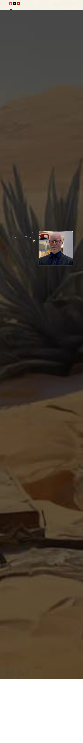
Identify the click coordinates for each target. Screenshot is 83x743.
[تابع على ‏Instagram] (10, 3)
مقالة (46, 737)
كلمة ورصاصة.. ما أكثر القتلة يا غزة (60, 733)
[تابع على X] (14, 3)
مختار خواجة (65, 737)
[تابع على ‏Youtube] (18, 3)
